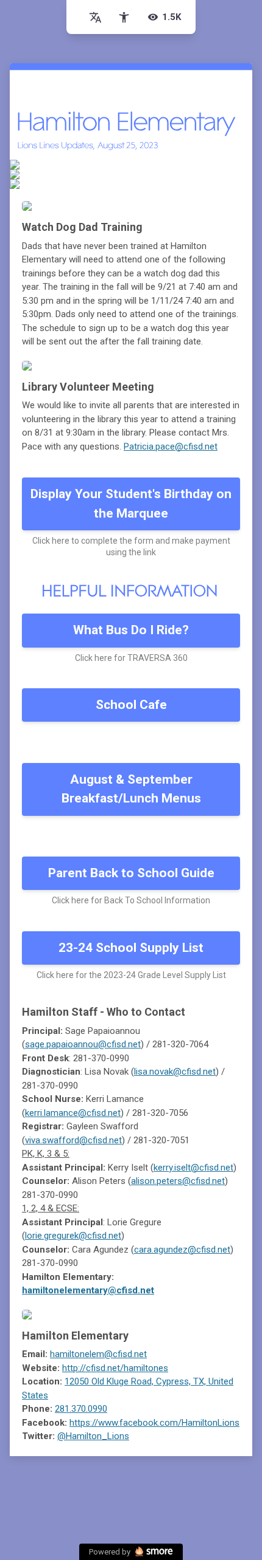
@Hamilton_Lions (93, 1436)
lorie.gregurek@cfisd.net (73, 1235)
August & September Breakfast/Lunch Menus (131, 789)
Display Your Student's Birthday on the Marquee (131, 504)
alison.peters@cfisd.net (178, 1180)
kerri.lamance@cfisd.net (73, 1112)
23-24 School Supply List (131, 947)
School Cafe (131, 704)
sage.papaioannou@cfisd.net (83, 1044)
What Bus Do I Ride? (131, 630)
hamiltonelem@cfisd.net (98, 1354)
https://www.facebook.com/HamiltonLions (154, 1422)
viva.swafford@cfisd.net (73, 1140)
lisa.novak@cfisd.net (175, 1071)
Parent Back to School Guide (131, 873)
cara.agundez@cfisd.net (182, 1249)
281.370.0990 (81, 1408)
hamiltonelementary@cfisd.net (88, 1290)
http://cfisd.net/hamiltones (115, 1368)
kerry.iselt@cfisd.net (193, 1167)
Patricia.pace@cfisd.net (171, 446)
